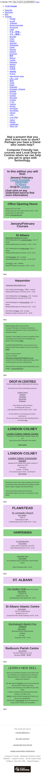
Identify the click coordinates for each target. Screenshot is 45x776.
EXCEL (9, 696)
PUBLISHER (20, 700)
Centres (24, 186)
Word (17, 311)
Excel (11, 263)
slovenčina (14, 108)
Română (13, 91)
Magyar (12, 58)
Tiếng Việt (14, 126)
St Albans (22, 395)
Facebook (12, 257)
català (12, 29)
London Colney (23, 392)
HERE (21, 341)
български (14, 27)
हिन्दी (11, 56)
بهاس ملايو (14, 78)
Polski (12, 85)
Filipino (12, 122)
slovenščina (14, 111)
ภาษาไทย (14, 117)
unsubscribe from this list (22, 745)
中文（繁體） (15, 34)
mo (19, 591)
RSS (6, 14)
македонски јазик (17, 76)
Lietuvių (13, 104)
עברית (12, 102)
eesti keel (13, 43)
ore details (22, 515)
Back (5, 274)
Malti (12, 81)
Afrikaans (13, 23)
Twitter (11, 6)
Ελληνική (13, 54)
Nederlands (14, 45)
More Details (22, 445)
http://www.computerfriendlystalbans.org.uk (19, 358)
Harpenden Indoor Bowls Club (16, 285)
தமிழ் (12, 115)
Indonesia (13, 62)
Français (13, 49)
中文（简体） (15, 32)
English (12, 19)
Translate (8, 17)
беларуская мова (16, 25)
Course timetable (20, 179)
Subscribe (8, 10)
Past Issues (9, 12)
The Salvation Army (22, 541)
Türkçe (12, 120)
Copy (37, 2)
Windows (24, 296)
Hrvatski (13, 37)
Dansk (12, 41)
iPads (22, 289)
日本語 (12, 69)
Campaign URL (6, 2)
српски (12, 113)
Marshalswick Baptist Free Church (17, 238)
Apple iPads (25, 248)
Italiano (12, 66)
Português (13, 87)
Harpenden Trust (22, 556)
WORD (20, 683)
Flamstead (22, 397)
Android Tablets (26, 240)
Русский (13, 93)
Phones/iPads (25, 302)
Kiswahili (13, 98)
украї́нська (14, 124)
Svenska (13, 100)
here (26, 420)
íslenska (13, 64)
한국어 (12, 74)
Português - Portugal (17, 89)
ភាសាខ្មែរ (13, 71)
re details (23, 591)
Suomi (12, 47)
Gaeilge (12, 60)
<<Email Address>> (22, 733)
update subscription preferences (22, 751)
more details (22, 544)
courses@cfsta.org (16, 215)
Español (13, 96)
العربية (12, 21)
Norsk (12, 83)
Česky (12, 39)
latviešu (12, 106)
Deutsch (13, 52)
